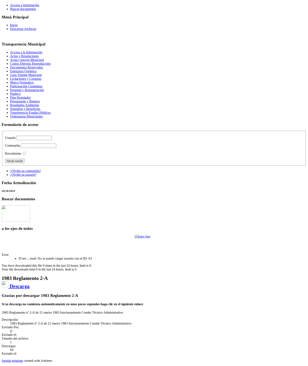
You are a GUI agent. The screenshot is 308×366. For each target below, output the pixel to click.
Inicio (14, 25)
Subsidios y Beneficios (25, 109)
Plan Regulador (20, 97)
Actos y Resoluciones (24, 56)
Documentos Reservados (26, 67)
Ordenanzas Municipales (26, 116)
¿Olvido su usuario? (23, 174)
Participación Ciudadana (26, 86)
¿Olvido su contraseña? (25, 171)
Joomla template (12, 360)
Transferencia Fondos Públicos (30, 112)
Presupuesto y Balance (25, 101)
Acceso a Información (24, 5)
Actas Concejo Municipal (27, 60)
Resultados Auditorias (24, 105)
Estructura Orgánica (23, 71)
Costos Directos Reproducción (30, 63)
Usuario (10, 138)
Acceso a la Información (26, 52)
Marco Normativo (22, 82)
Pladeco (15, 94)
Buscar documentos (23, 9)
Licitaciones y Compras (25, 78)
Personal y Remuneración (27, 90)
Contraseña (12, 145)
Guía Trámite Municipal (26, 75)
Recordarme (13, 153)
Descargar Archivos (23, 29)
